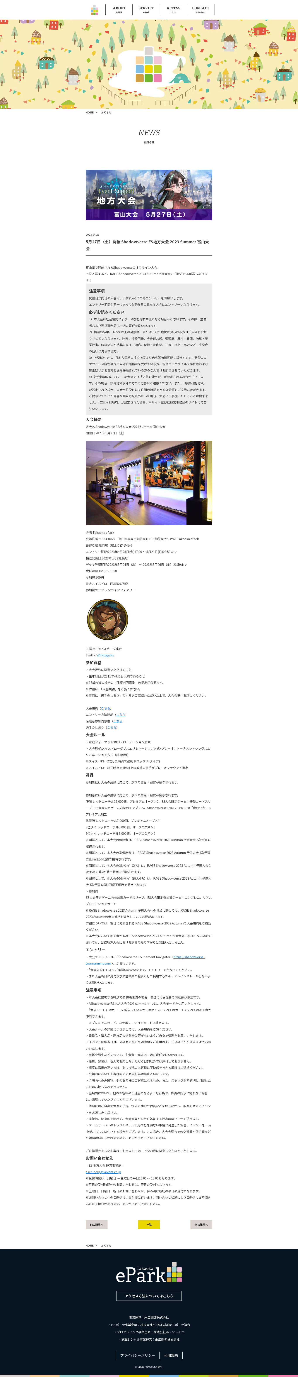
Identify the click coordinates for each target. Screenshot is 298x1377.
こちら (105, 708)
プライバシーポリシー (137, 1355)
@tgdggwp (105, 655)
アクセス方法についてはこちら (149, 1295)
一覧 (149, 1224)
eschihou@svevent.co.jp (103, 1172)
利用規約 (171, 1355)
